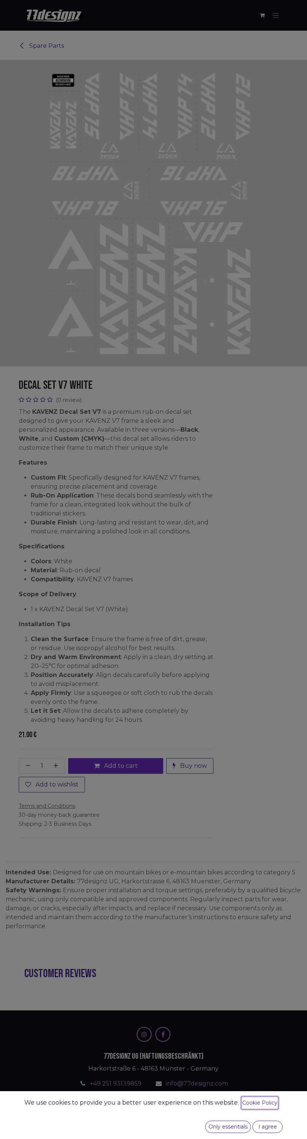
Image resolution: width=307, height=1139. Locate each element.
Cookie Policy (259, 1102)
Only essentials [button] (228, 1126)
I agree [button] (267, 1126)
